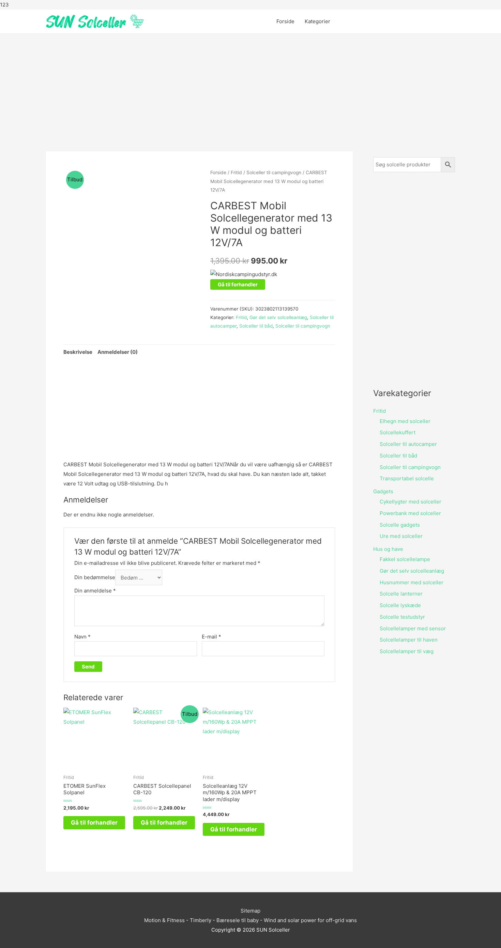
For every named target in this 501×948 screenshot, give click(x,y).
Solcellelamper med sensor (413, 628)
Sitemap (250, 910)
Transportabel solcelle (407, 478)
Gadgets (383, 491)
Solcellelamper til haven (409, 639)
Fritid (236, 172)
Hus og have (388, 549)
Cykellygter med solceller (410, 501)
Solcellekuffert (397, 432)
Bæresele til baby (237, 920)
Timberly (200, 920)
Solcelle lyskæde (400, 605)
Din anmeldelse (95, 590)
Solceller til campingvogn (273, 172)
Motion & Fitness (164, 920)
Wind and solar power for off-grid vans (310, 920)
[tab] (77, 352)
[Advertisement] (250, 86)
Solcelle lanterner (401, 593)
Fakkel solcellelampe (405, 559)
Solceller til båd (256, 326)
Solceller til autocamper (408, 444)
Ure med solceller (401, 536)
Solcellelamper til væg (407, 651)
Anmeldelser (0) (117, 352)
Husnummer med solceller (411, 582)
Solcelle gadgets (400, 525)
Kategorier (317, 21)
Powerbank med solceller (410, 513)
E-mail (211, 636)
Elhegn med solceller (405, 421)
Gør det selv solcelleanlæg (278, 317)
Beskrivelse (77, 352)
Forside (285, 21)
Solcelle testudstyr (402, 617)
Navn (82, 636)
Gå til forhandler (238, 284)
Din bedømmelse (94, 577)
